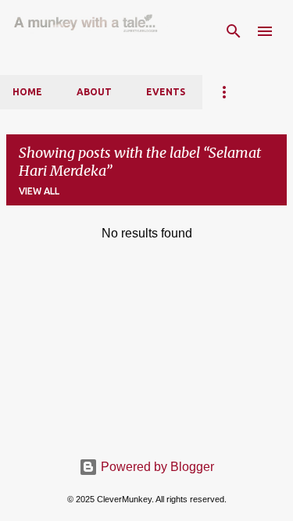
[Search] (233, 31)
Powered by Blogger (156, 466)
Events (165, 92)
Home (27, 92)
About (94, 92)
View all (39, 191)
